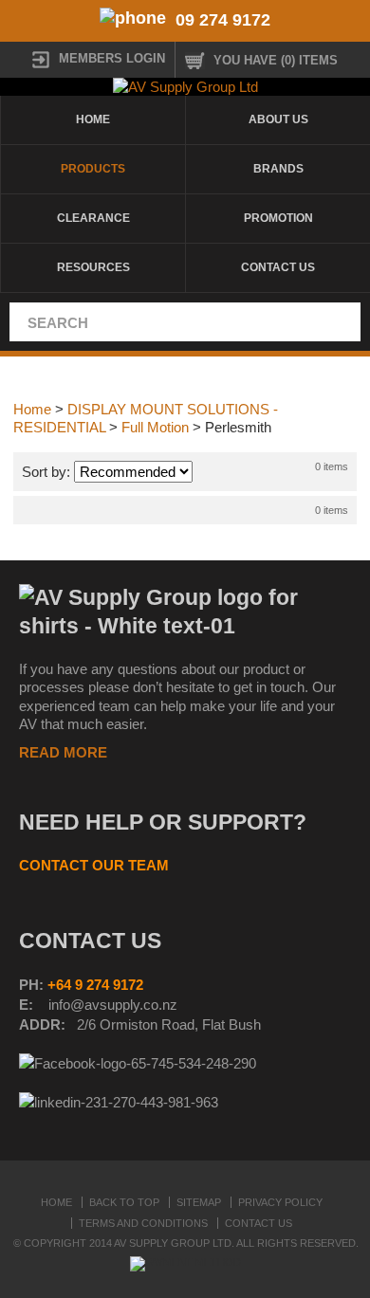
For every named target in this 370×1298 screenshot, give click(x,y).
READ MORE (63, 752)
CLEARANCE (93, 218)
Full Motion (155, 427)
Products (93, 168)
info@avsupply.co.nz (112, 1004)
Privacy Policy (280, 1202)
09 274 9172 (223, 19)
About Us (278, 119)
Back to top (124, 1202)
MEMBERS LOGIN (112, 58)
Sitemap (198, 1202)
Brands (278, 168)
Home (93, 119)
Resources (93, 267)
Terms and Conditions (143, 1223)
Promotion (278, 218)
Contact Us (278, 267)
